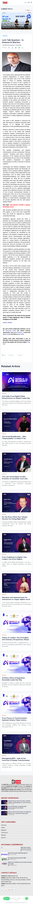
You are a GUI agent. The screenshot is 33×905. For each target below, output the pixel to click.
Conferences (4, 832)
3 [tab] (27, 10)
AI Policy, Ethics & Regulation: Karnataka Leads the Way (13, 679)
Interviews (3, 825)
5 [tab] (30, 10)
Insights (19, 898)
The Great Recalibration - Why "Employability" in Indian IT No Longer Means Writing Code (14, 438)
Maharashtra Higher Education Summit (26, 860)
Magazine (3, 830)
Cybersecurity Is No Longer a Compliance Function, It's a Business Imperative (19, 812)
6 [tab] (31, 10)
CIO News (11, 355)
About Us (3, 837)
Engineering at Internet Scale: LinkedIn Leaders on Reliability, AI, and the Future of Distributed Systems (19, 802)
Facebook (19, 332)
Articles (3, 827)
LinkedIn (8, 334)
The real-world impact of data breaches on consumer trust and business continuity (14, 479)
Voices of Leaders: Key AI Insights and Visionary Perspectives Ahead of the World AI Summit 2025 (16, 640)
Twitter (22, 334)
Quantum (20, 355)
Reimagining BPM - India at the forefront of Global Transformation (16, 759)
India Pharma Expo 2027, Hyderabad (18, 864)
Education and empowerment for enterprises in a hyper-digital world (16, 598)
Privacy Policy (12, 898)
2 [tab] (26, 10)
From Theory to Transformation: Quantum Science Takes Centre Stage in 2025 (14, 720)
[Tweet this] (12, 47)
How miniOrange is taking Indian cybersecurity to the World (17, 807)
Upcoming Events (11, 330)
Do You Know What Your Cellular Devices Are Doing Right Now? (15, 518)
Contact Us (16, 899)
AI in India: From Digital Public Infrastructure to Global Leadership (16, 397)
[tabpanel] (16, 20)
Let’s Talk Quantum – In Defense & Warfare (13, 41)
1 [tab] (25, 10)
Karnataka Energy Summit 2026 (17, 847)
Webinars (3, 835)
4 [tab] (29, 10)
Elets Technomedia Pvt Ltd (21, 902)
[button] (26, 2)
